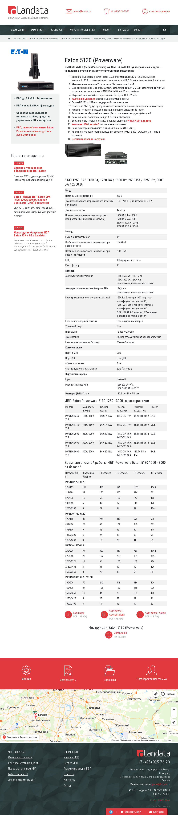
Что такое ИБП (17, 752)
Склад (137, 30)
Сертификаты (68, 680)
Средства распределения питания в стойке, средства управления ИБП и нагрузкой (33, 116)
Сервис (26, 679)
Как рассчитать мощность (23, 763)
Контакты (123, 30)
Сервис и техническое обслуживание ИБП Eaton (30, 169)
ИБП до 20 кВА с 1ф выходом (34, 98)
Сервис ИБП (56, 30)
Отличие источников (20, 757)
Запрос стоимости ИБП (22, 780)
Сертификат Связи (155, 612)
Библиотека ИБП (18, 774)
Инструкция (120, 633)
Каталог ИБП (37, 30)
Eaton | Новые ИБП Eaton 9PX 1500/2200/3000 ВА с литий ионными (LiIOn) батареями (32, 199)
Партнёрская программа (152, 679)
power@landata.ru (82, 11)
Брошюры (110, 680)
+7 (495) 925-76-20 (120, 11)
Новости (106, 30)
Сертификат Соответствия (117, 612)
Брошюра (78, 612)
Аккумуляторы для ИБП (82, 30)
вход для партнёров (159, 11)
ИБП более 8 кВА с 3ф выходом (35, 105)
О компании (17, 30)
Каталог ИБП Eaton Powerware (44, 38)
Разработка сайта (161, 806)
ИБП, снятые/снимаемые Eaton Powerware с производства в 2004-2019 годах (35, 131)
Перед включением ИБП (22, 768)
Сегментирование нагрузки (88, 139)
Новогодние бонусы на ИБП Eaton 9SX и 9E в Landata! (31, 234)
